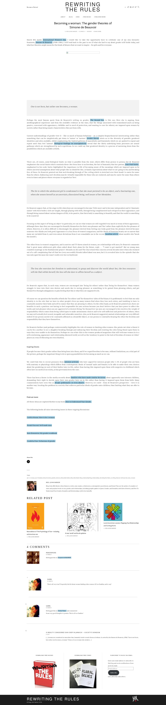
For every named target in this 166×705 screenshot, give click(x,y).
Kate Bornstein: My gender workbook (42, 433)
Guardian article (111, 234)
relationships (95, 478)
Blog (71, 17)
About (63, 17)
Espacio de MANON (64, 557)
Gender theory (93, 138)
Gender (89, 31)
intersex (58, 478)
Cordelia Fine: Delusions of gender (41, 441)
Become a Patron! (32, 7)
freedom (48, 478)
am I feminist (39, 478)
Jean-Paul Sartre (132, 164)
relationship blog (87, 478)
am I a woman (30, 478)
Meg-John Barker (71, 31)
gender (54, 478)
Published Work (100, 17)
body (44, 478)
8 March (82, 31)
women (133, 478)
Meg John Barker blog (76, 478)
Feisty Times (62, 611)
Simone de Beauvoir (44, 42)
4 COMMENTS (38, 546)
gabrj (49, 579)
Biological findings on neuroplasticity (70, 143)
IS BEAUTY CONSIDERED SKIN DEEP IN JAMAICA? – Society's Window (73, 632)
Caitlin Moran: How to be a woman (41, 417)
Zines (78, 17)
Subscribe (113, 673)
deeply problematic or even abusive (69, 382)
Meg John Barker (65, 478)
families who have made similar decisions (88, 377)
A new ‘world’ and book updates (75, 533)
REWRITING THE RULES (83, 6)
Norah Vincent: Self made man (39, 425)
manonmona (51, 553)
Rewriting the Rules (105, 478)
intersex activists (71, 362)
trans (129, 478)
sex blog (113, 478)
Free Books (87, 17)
